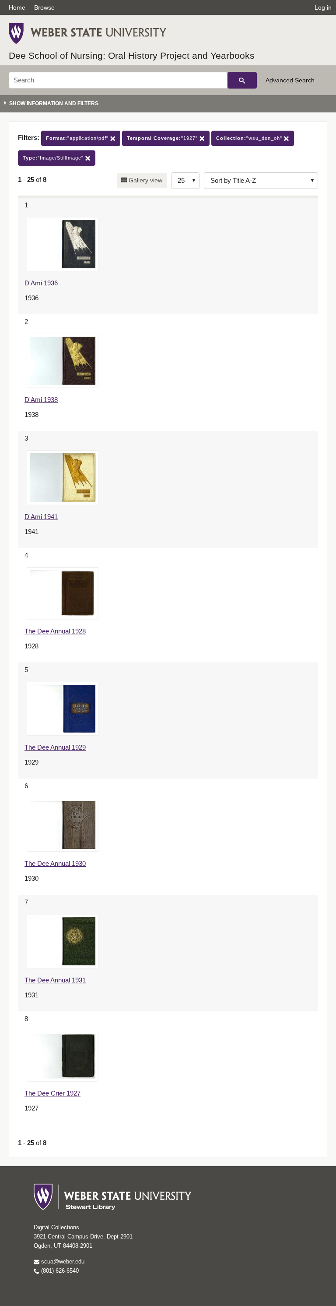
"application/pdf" (78, 138)
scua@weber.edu (61, 1261)
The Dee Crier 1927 (52, 1093)
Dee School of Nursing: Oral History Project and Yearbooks (132, 55)
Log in (323, 7)
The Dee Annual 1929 (55, 747)
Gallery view (144, 180)
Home (17, 7)
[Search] (242, 80)
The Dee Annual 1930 (55, 863)
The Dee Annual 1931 (55, 980)
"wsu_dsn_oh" (250, 138)
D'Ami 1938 (41, 399)
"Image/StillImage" (54, 157)
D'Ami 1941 (41, 516)
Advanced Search (290, 80)
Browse (44, 7)
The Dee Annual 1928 (55, 631)
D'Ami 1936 (41, 283)
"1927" (163, 138)
